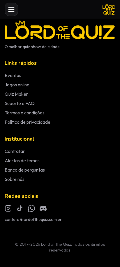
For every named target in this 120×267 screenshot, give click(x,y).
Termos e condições (25, 113)
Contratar (15, 151)
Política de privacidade (27, 122)
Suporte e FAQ (20, 103)
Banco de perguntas (25, 170)
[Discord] (43, 208)
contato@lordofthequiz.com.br (33, 219)
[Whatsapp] (31, 208)
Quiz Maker (16, 94)
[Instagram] (8, 208)
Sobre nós (14, 179)
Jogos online (17, 85)
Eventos (13, 75)
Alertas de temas (22, 160)
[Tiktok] (19, 208)
